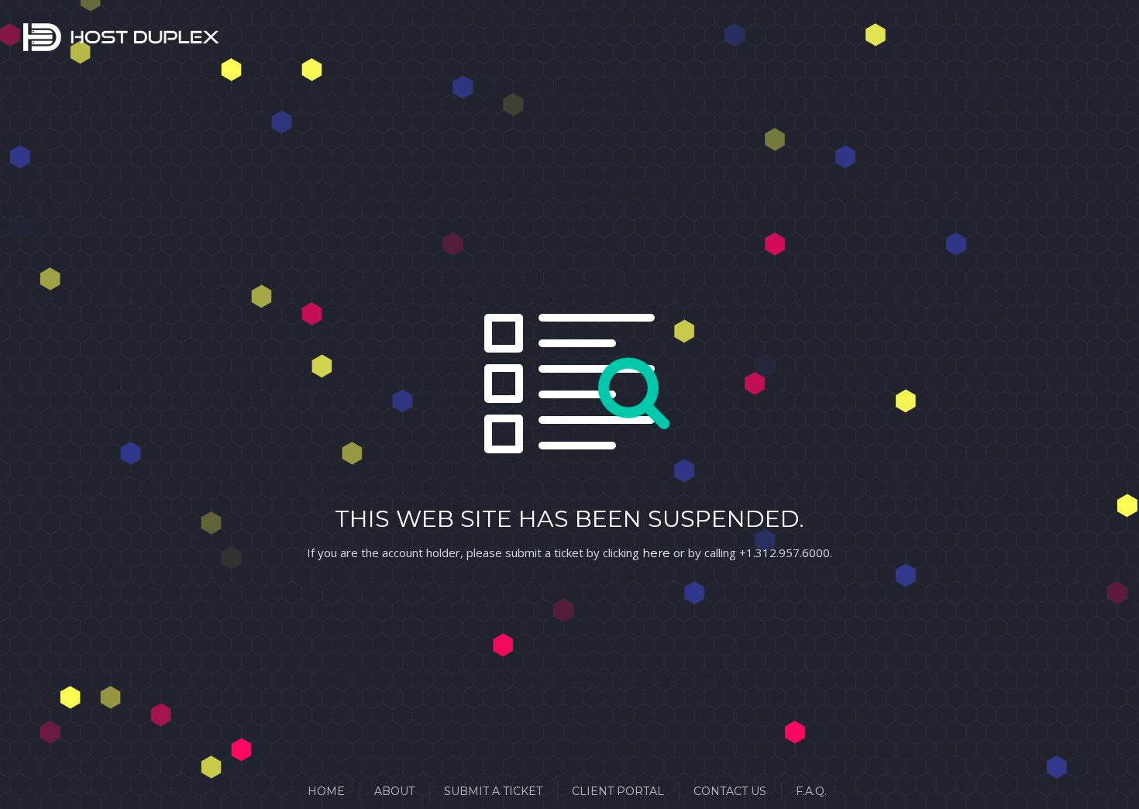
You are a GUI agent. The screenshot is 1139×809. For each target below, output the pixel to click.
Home (326, 791)
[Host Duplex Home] (42, 40)
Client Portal (618, 791)
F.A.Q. (811, 791)
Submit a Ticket (493, 791)
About (394, 791)
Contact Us (729, 791)
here (656, 553)
